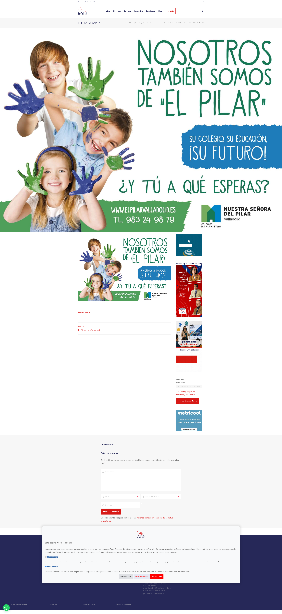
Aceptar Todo (157, 576)
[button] (6, 607)
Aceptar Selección (141, 576)
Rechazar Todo (125, 576)
